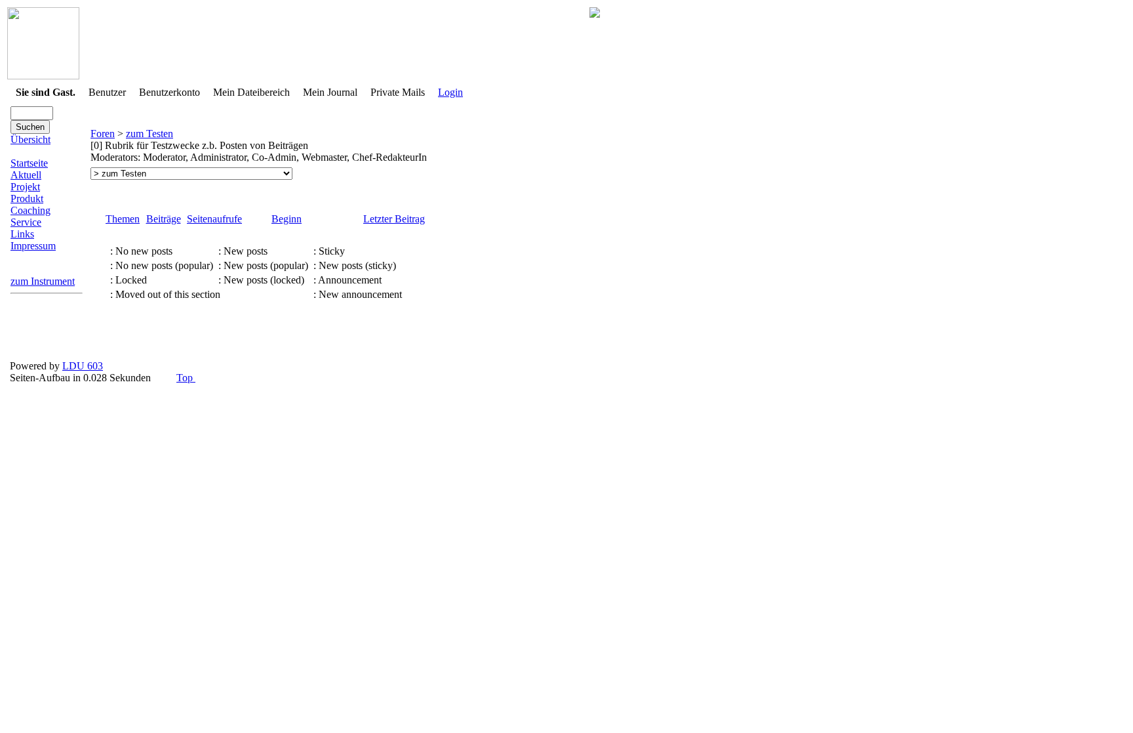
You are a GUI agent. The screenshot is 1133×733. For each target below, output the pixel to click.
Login (450, 92)
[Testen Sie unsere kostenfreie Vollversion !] (594, 14)
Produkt (26, 198)
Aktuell (25, 174)
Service (25, 222)
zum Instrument (42, 281)
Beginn (286, 218)
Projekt (25, 186)
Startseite (29, 163)
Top (185, 377)
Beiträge (163, 218)
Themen (123, 218)
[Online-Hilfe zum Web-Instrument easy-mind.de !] (43, 75)
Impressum (33, 245)
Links (22, 234)
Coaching (30, 210)
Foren (102, 133)
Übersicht (30, 139)
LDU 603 (82, 365)
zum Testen (149, 133)
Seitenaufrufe (214, 218)
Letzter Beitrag (394, 218)
